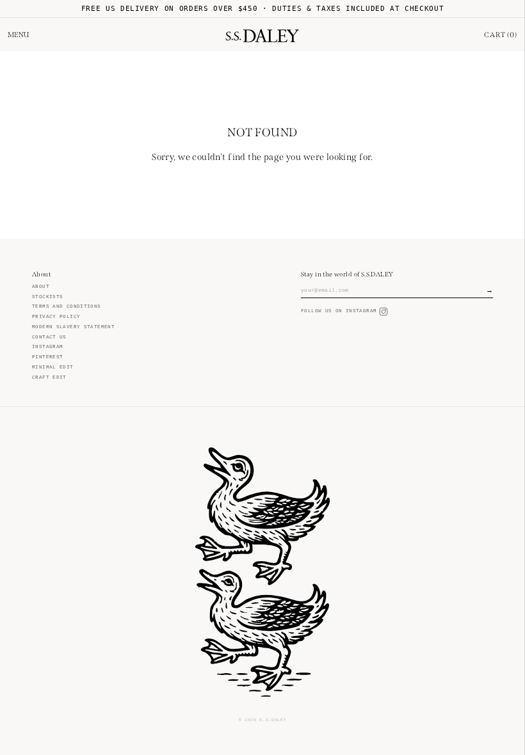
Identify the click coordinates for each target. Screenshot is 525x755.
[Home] (262, 35)
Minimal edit (53, 367)
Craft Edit (49, 377)
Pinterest (47, 357)
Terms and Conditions (66, 306)
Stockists (47, 296)
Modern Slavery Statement (73, 327)
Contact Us (49, 337)
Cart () (500, 34)
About (40, 286)
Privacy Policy (56, 316)
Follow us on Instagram (338, 311)
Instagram (47, 346)
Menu (18, 34)
